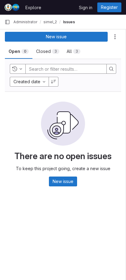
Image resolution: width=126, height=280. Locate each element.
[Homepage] (11, 7)
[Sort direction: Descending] (53, 82)
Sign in (85, 7)
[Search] (111, 69)
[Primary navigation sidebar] (7, 22)
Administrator (25, 22)
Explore (33, 7)
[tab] (18, 51)
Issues (69, 22)
